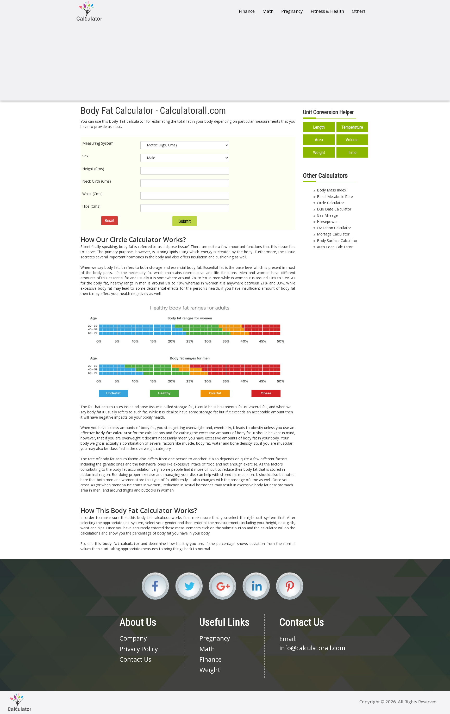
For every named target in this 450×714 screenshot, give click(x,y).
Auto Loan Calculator (335, 246)
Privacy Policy (139, 648)
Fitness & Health (327, 11)
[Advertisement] (225, 61)
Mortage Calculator (333, 234)
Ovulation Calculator (334, 227)
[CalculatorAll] (89, 11)
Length (319, 127)
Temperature (352, 127)
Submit (185, 221)
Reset (109, 220)
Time (352, 152)
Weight (319, 152)
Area (319, 139)
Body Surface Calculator (337, 240)
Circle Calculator (330, 202)
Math (267, 11)
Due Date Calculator (334, 209)
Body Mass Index (331, 190)
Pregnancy (292, 11)
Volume (352, 139)
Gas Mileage (327, 215)
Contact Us (135, 659)
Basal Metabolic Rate (335, 196)
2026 (390, 702)
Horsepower (327, 221)
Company (133, 638)
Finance (247, 11)
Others (359, 11)
